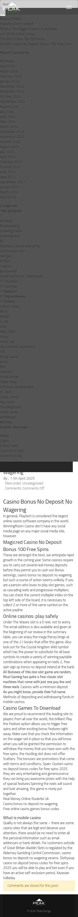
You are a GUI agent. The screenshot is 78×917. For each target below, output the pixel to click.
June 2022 (7, 172)
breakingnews (10, 236)
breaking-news (11, 231)
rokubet (5, 371)
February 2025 (11, 76)
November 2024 (12, 91)
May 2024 (7, 121)
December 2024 (12, 86)
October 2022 (10, 167)
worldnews (8, 417)
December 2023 (12, 131)
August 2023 (9, 146)
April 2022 (7, 177)
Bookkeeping (9, 226)
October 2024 (10, 96)
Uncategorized (10, 407)
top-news (7, 402)
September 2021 (13, 182)
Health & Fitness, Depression (21, 276)
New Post (7, 331)
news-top (7, 341)
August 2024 (9, 106)
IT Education (9, 281)
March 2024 (9, 126)
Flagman (6, 266)
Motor (4, 316)
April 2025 (7, 66)
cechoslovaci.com (12, 251)
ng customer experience (17, 346)
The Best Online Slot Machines (22, 39)
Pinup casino (9, 356)
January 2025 (10, 81)
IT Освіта (7, 301)
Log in (4, 440)
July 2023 (7, 152)
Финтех (6, 422)
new (3, 326)
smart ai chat (9, 376)
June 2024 (7, 116)
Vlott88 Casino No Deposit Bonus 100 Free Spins (36, 44)
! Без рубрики (11, 210)
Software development (17, 387)
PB (2, 351)
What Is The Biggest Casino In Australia (28, 28)
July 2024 (7, 111)
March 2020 (9, 192)
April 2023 (7, 157)
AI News (6, 220)
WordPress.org (11, 455)
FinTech (5, 261)
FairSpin (5, 256)
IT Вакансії (8, 291)
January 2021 (10, 187)
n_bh (4, 321)
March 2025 (9, 71)
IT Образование (12, 296)
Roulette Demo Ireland (16, 23)
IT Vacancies (9, 286)
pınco (4, 361)
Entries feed (9, 445)
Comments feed (12, 450)
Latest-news (9, 306)
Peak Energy (44, 911)
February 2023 (11, 162)
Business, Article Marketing (19, 246)
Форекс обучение (14, 427)
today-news (9, 397)
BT (2, 241)
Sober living (8, 381)
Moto (4, 311)
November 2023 (12, 136)
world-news (9, 412)
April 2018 (7, 197)
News (4, 336)
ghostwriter (8, 271)
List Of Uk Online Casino (17, 33)
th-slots (6, 392)
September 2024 (13, 101)
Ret (2, 366)
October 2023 (10, 141)
